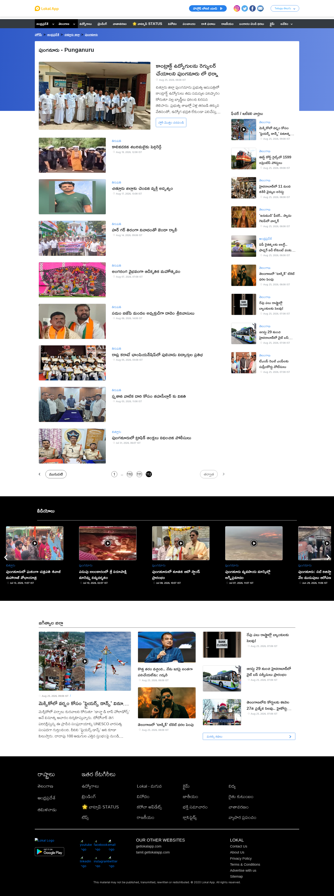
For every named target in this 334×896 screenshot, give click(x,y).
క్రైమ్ (186, 786)
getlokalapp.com (148, 846)
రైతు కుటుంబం (241, 796)
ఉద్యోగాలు (90, 786)
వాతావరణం (239, 806)
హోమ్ (38, 34)
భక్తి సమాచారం (195, 806)
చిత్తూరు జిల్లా (72, 34)
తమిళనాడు (47, 809)
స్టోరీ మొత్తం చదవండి (171, 122)
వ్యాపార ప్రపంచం (242, 817)
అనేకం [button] (284, 23)
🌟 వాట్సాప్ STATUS (100, 806)
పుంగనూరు (91, 34)
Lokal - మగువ (149, 786)
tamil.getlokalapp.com (153, 852)
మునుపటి (56, 474)
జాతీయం (190, 796)
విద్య (232, 786)
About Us (237, 852)
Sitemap (236, 876)
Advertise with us (243, 870)
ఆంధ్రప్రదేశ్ (42, 23)
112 (148, 474)
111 (139, 474)
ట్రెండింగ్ (89, 796)
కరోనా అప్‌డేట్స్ (149, 806)
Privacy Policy (241, 858)
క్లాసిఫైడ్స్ (190, 817)
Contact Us (238, 846)
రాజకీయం (145, 817)
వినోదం (143, 796)
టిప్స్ (85, 817)
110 (129, 474)
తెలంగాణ (64, 23)
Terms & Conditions (245, 864)
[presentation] (6, 557)
